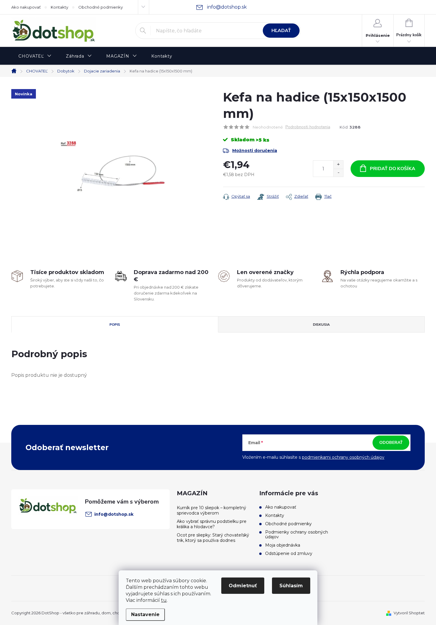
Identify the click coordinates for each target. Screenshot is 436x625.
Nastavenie (145, 614)
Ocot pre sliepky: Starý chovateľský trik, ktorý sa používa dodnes (213, 537)
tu (164, 600)
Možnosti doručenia (254, 150)
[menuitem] (35, 56)
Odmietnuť (243, 585)
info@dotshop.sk (113, 514)
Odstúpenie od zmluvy (288, 553)
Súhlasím (291, 585)
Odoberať (391, 442)
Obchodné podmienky (100, 7)
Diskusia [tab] (321, 324)
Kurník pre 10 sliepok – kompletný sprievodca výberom (211, 510)
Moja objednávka (282, 545)
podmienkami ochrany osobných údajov (343, 457)
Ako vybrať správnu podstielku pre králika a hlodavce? (211, 524)
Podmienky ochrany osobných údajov (296, 534)
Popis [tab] (114, 324)
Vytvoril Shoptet (409, 612)
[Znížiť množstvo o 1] (338, 173)
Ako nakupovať (26, 7)
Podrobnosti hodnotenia (307, 127)
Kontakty (59, 7)
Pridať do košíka (392, 168)
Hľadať (281, 30)
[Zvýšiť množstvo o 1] (338, 165)
